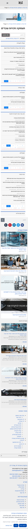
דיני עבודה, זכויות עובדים (12, 38)
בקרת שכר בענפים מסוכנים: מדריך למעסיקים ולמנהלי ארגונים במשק (16, 378)
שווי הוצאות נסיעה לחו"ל (19, 200)
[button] (7, 3)
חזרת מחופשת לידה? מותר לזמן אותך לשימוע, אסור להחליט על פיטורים (13, 75)
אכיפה (19, 423)
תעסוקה (19, 436)
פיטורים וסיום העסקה (15, 429)
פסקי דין (23, 55)
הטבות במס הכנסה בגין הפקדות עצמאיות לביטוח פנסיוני (14, 183)
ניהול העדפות (9, 525)
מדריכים (11, 180)
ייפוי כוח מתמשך (16, 442)
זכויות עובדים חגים (16, 427)
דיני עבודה (21, 421)
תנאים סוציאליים (16, 435)
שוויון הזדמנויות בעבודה (18, 438)
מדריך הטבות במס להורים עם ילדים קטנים (15, 187)
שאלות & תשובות (19, 491)
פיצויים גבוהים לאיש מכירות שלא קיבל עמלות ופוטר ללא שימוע (14, 52)
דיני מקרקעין (21, 419)
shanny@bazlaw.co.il (18, 470)
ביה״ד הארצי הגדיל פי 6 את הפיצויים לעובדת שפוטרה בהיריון (14, 69)
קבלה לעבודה (17, 431)
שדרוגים (9, 104)
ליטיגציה (22, 440)
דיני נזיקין (21, 444)
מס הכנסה (7, 180)
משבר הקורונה (22, 59)
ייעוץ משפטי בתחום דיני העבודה (17, 61)
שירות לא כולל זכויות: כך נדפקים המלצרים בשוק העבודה (14, 97)
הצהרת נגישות (20, 500)
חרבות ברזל (16, 180)
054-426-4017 (14, 478)
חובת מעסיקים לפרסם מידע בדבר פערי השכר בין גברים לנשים (14, 131)
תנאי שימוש (21, 504)
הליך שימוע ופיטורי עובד (19, 57)
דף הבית (25, 8)
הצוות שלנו (21, 487)
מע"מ (19, 198)
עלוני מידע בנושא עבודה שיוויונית (17, 127)
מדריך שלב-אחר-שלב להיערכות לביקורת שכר (16, 355)
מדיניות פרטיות (20, 502)
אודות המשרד (20, 485)
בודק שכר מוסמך (19, 415)
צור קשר (22, 493)
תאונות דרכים (17, 446)
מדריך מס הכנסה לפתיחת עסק (18, 191)
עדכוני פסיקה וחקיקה (16, 104)
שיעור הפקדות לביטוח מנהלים (18, 102)
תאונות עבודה (17, 448)
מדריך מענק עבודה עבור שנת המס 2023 (16, 178)
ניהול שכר (18, 417)
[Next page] (10, 148)
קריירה (22, 489)
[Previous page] (20, 81)
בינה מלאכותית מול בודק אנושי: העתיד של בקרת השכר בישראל (15, 334)
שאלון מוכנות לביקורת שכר (20, 399)
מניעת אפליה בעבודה (20, 140)
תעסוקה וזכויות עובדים (16, 8)
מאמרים (18, 63)
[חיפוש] (3, 220)
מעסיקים (18, 185)
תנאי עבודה (18, 433)
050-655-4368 (16, 476)
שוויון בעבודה (22, 136)
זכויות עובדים (17, 425)
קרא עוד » (24, 342)
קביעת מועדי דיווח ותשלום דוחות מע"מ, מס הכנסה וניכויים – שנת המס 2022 (13, 196)
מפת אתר (21, 505)
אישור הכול (23, 525)
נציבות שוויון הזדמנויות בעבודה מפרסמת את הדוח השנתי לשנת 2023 (14, 122)
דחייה (16, 525)
